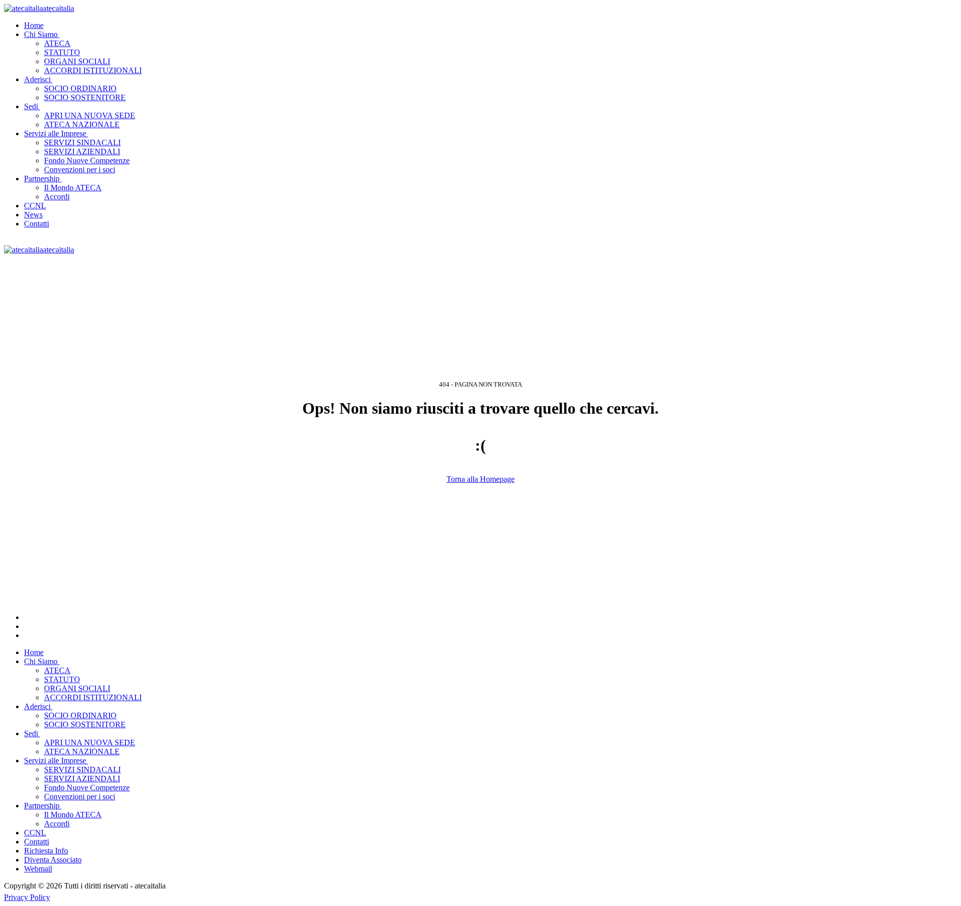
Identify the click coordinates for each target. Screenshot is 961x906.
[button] (43, 34)
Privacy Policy (27, 897)
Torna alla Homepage (480, 479)
